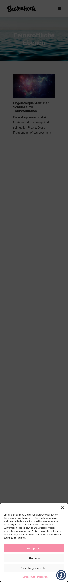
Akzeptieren (34, 548)
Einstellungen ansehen (34, 568)
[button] (62, 508)
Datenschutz (28, 577)
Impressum (42, 577)
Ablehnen (34, 558)
